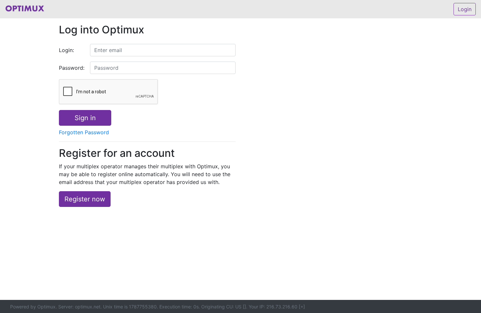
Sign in (85, 118)
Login (465, 9)
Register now (84, 199)
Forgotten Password (84, 132)
